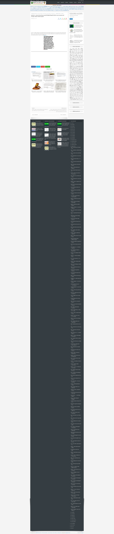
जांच (72, 59)
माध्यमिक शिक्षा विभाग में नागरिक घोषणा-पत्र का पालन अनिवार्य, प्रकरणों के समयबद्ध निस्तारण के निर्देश (78, 41)
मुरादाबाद (61, 9)
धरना (74, 62)
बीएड (80, 73)
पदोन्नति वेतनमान (74, 66)
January (72, 521)
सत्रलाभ (74, 92)
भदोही (43, 9)
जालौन (43, 7)
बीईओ (78, 73)
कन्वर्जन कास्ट (81, 53)
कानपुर (56, 6)
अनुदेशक (81, 48)
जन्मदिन (78, 58)
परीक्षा (82, 66)
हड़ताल (79, 99)
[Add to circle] (80, 0)
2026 (72, 124)
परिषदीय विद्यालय (78, 66)
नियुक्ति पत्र (81, 63)
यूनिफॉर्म (70, 79)
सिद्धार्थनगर (49, 10)
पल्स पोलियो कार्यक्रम (74, 67)
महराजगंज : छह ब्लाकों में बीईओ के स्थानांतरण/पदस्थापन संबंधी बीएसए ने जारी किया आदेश (60, 91)
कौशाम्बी (72, 6)
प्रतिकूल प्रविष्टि (81, 68)
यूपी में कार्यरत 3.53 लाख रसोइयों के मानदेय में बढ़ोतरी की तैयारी (39, 129)
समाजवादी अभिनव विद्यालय (73, 93)
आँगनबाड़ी (74, 49)
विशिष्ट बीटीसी (74, 85)
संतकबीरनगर (42, 10)
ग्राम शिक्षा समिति (74, 57)
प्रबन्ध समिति (77, 69)
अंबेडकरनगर (32, 6)
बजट (78, 72)
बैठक (75, 75)
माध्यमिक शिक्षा (72, 77)
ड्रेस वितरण (79, 60)
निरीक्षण (71, 64)
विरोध (71, 85)
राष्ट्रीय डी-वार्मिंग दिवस (80, 79)
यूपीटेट (72, 79)
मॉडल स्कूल (75, 78)
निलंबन (75, 64)
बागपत (31, 9)
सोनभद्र (60, 10)
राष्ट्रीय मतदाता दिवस (72, 80)
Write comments (63, 114)
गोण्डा (79, 6)
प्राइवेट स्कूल (76, 71)
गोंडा (78, 6)
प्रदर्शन (73, 69)
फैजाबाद (68, 7)
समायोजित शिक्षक (72, 94)
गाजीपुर (76, 6)
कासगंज (64, 6)
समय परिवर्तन (77, 92)
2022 (72, 130)
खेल (79, 55)
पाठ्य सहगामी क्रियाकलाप (80, 67)
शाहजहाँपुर (36, 10)
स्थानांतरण (74, 99)
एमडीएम (70, 53)
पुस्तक (76, 68)
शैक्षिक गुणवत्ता (81, 90)
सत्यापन (82, 91)
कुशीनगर (67, 6)
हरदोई (64, 10)
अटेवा (76, 48)
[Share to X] (60, 18)
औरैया (52, 6)
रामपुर (67, 9)
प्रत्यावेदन (71, 69)
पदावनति (82, 65)
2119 (72, 123)
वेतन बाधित (71, 86)
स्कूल (71, 99)
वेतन (79, 85)
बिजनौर (36, 9)
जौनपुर (45, 7)
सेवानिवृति (76, 98)
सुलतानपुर (55, 10)
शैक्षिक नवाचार (71, 91)
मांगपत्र (71, 76)
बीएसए (71, 75)
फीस (76, 72)
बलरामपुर (74, 7)
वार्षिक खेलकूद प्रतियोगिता (73, 81)
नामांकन (71, 63)
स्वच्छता (78, 99)
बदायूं (70, 7)
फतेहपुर (59, 7)
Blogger (82, 532)
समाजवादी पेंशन (78, 93)
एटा (50, 6)
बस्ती (78, 7)
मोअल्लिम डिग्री (79, 78)
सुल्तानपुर (57, 10)
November (73, 141)
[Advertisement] (49, 26)
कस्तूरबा (70, 54)
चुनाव (80, 57)
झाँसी (50, 7)
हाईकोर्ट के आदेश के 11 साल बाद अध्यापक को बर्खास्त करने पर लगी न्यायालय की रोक (36, 91)
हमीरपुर (62, 10)
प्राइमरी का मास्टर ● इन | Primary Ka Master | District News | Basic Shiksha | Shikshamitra (48, 532)
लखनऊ (72, 9)
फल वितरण (74, 72)
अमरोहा (35, 6)
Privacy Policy (37, 0)
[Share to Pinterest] (66, 18)
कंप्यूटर (76, 53)
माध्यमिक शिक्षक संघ (80, 76)
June (72, 513)
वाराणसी (31, 10)
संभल (44, 10)
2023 (72, 129)
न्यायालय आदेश (74, 65)
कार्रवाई (78, 55)
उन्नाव (48, 6)
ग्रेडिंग (77, 57)
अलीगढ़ (39, 6)
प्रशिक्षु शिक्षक (75, 70)
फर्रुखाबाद (62, 7)
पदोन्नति (71, 66)
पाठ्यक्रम (71, 68)
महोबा (52, 9)
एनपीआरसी (79, 52)
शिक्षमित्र (72, 89)
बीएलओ (82, 73)
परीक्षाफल (71, 67)
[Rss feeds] (83, 0)
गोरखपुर (82, 6)
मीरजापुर (56, 9)
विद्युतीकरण (81, 84)
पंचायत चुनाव (77, 65)
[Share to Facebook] (59, 18)
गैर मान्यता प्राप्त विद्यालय (79, 56)
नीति (76, 64)
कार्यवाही (76, 55)
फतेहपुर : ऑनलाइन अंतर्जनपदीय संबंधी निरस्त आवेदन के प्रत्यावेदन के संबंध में (48, 80)
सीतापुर (52, 10)
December (73, 139)
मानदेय (76, 77)
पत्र (79, 65)
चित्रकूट (41, 7)
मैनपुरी (65, 9)
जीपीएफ (77, 59)
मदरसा (82, 75)
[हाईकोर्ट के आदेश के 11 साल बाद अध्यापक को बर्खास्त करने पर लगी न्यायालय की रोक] (37, 90)
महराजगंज (49, 9)
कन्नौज (54, 6)
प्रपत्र (74, 69)
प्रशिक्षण (80, 69)
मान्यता (78, 77)
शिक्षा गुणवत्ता (74, 89)
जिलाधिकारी (74, 59)
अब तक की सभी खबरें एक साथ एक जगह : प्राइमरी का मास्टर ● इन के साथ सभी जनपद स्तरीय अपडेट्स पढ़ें (78, 26)
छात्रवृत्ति (73, 58)
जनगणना (76, 58)
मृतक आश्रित (72, 78)
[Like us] (79, 0)
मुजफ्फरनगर (58, 9)
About (34, 0)
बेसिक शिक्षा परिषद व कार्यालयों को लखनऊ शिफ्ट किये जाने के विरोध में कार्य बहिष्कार (65, 139)
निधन (76, 63)
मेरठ (63, 9)
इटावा (43, 6)
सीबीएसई (71, 98)
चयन (79, 57)
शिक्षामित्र (78, 89)
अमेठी (36, 6)
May (72, 515)
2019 (72, 135)
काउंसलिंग (71, 55)
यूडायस (82, 78)
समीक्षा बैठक (72, 95)
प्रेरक (71, 72)
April (72, 516)
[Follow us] (81, 0)
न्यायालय (71, 65)
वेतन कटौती (81, 85)
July (72, 512)
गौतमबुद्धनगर (34, 7)
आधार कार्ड (77, 49)
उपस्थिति (73, 52)
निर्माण (72, 64)
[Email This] (64, 18)
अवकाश (71, 49)
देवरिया (54, 7)
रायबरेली (70, 9)
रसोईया (76, 79)
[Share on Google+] (62, 18)
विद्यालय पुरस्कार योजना (72, 84)
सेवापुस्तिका (79, 98)
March (72, 518)
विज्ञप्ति (80, 82)
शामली (33, 10)
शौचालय (74, 91)
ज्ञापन (73, 60)
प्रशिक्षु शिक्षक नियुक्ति (72, 71)
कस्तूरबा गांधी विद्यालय (74, 54)
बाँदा (82, 7)
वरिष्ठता (82, 80)
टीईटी (75, 60)
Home (31, 0)
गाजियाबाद (74, 6)
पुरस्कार (74, 68)
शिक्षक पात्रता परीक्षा (74, 88)
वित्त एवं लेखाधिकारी (77, 83)
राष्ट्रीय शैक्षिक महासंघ (77, 80)
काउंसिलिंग (74, 55)
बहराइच (80, 7)
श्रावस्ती (39, 10)
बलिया (76, 7)
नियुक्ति (79, 63)
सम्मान (78, 95)
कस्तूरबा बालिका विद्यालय (80, 54)
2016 (72, 523)
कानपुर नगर (62, 6)
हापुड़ (68, 10)
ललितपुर (80, 9)
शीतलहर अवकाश (73, 90)
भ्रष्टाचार (79, 75)
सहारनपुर (47, 10)
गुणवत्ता (74, 56)
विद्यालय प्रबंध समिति (77, 84)
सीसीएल (74, 98)
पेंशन (78, 68)
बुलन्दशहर (41, 9)
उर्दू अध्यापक (75, 52)
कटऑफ (78, 53)
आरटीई (82, 49)
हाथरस (66, 10)
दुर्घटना (82, 60)
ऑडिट (74, 53)
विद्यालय (81, 83)
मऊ (44, 9)
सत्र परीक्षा (71, 92)
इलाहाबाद (45, 6)
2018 (72, 137)
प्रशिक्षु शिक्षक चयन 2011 (80, 70)
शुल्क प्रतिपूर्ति (77, 90)
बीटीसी (73, 75)
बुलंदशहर (38, 9)
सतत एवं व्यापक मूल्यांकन (77, 91)
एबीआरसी (81, 52)
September (73, 144)
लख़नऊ (83, 9)
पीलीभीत (56, 7)
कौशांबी (70, 6)
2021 (72, 132)
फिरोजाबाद (65, 7)
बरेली (71, 7)
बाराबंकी (33, 9)
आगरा (41, 6)
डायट (77, 60)
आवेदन (70, 50)
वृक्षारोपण (77, 85)
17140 (70, 48)
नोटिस (82, 64)
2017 (72, 138)
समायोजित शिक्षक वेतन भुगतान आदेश (78, 94)
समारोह (70, 95)
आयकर (80, 49)
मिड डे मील (81, 77)
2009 (72, 528)
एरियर (72, 53)
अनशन (79, 48)
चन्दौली (38, 7)
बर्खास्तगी (80, 72)
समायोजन (81, 93)
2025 (72, 126)
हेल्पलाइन (81, 99)
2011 (72, 526)
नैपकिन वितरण (79, 64)
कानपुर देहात (59, 6)
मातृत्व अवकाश (74, 76)
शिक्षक (80, 87)
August (72, 146)
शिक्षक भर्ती (79, 88)
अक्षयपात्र (73, 48)
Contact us (41, 0)
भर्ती (77, 75)
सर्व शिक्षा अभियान (81, 95)
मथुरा (46, 9)
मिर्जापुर (53, 9)
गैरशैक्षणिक (71, 57)
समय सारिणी (81, 92)
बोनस (76, 75)
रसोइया (75, 79)
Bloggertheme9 (68, 532)
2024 (72, 127)
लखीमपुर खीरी (77, 9)
